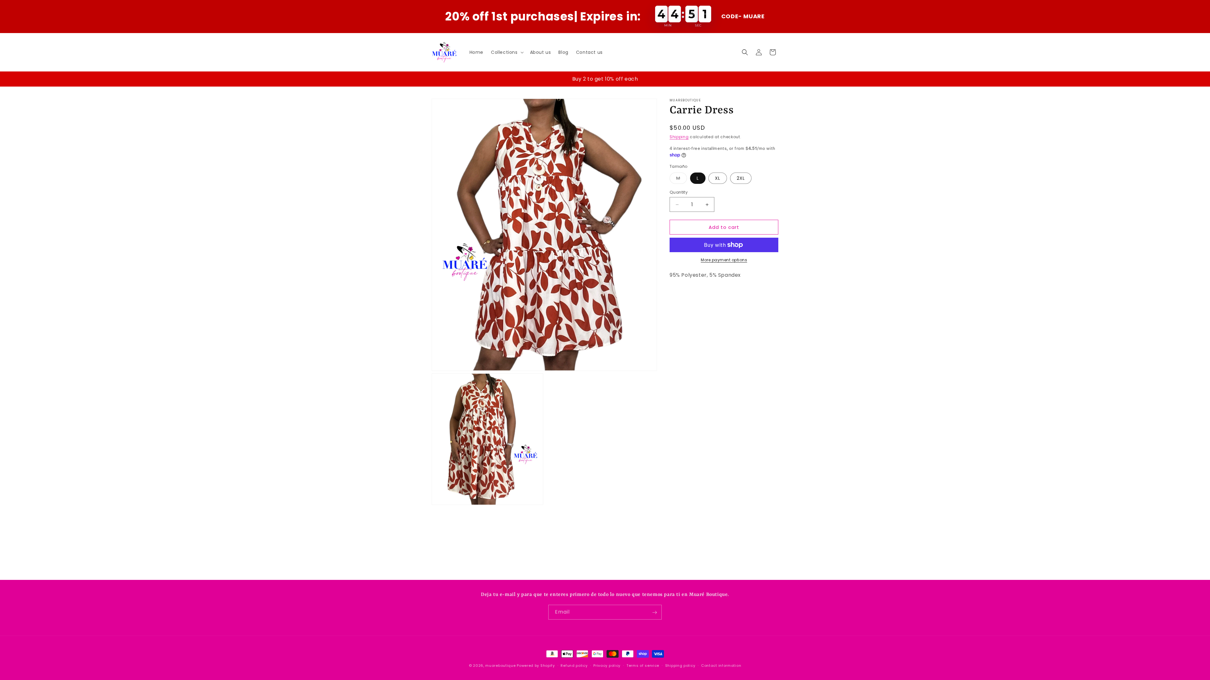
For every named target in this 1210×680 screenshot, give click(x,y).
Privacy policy (606, 665)
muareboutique (500, 665)
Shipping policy (680, 665)
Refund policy (574, 665)
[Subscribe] (654, 612)
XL (717, 178)
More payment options (724, 260)
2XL (741, 178)
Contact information (721, 665)
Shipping (679, 136)
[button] (506, 52)
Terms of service (642, 665)
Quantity (679, 192)
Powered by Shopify (536, 665)
